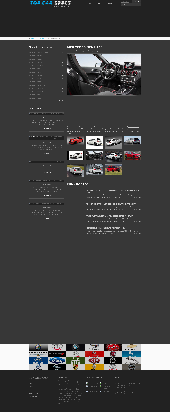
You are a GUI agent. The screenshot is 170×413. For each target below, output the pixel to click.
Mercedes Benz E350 (35, 75)
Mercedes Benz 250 (35, 78)
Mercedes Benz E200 (35, 59)
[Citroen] (75, 354)
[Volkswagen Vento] (106, 387)
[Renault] (94, 367)
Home (90, 4)
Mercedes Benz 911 (35, 69)
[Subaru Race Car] (92, 383)
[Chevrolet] (131, 347)
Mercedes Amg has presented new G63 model (105, 228)
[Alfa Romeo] (38, 347)
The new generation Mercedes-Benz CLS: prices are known (111, 204)
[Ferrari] (94, 354)
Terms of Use (33, 393)
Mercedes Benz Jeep (35, 56)
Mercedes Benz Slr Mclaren (38, 52)
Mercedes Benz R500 (35, 82)
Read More (137, 197)
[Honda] (131, 354)
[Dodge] (57, 354)
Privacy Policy (33, 396)
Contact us (118, 383)
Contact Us (33, 390)
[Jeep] (75, 360)
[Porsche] (75, 367)
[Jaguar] (131, 360)
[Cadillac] (94, 347)
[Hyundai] (38, 360)
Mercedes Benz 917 (35, 95)
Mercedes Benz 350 (35, 98)
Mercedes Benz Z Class (36, 65)
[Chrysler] (38, 354)
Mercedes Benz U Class (36, 88)
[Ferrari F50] (106, 392)
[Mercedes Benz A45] (104, 74)
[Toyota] (113, 367)
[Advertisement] (85, 22)
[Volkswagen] (38, 367)
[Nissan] (131, 367)
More (62, 101)
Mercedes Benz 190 (35, 72)
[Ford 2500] (92, 392)
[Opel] (57, 367)
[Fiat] (113, 354)
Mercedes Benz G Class (36, 91)
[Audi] (57, 347)
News (98, 4)
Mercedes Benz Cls (35, 62)
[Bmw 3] (106, 383)
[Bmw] (75, 347)
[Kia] (94, 360)
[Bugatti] (113, 347)
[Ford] (57, 360)
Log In (125, 1)
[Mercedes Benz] (113, 360)
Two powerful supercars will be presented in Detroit (109, 216)
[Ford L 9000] (92, 386)
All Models (108, 4)
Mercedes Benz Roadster (37, 85)
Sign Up (136, 1)
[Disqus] (104, 262)
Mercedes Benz (41, 38)
